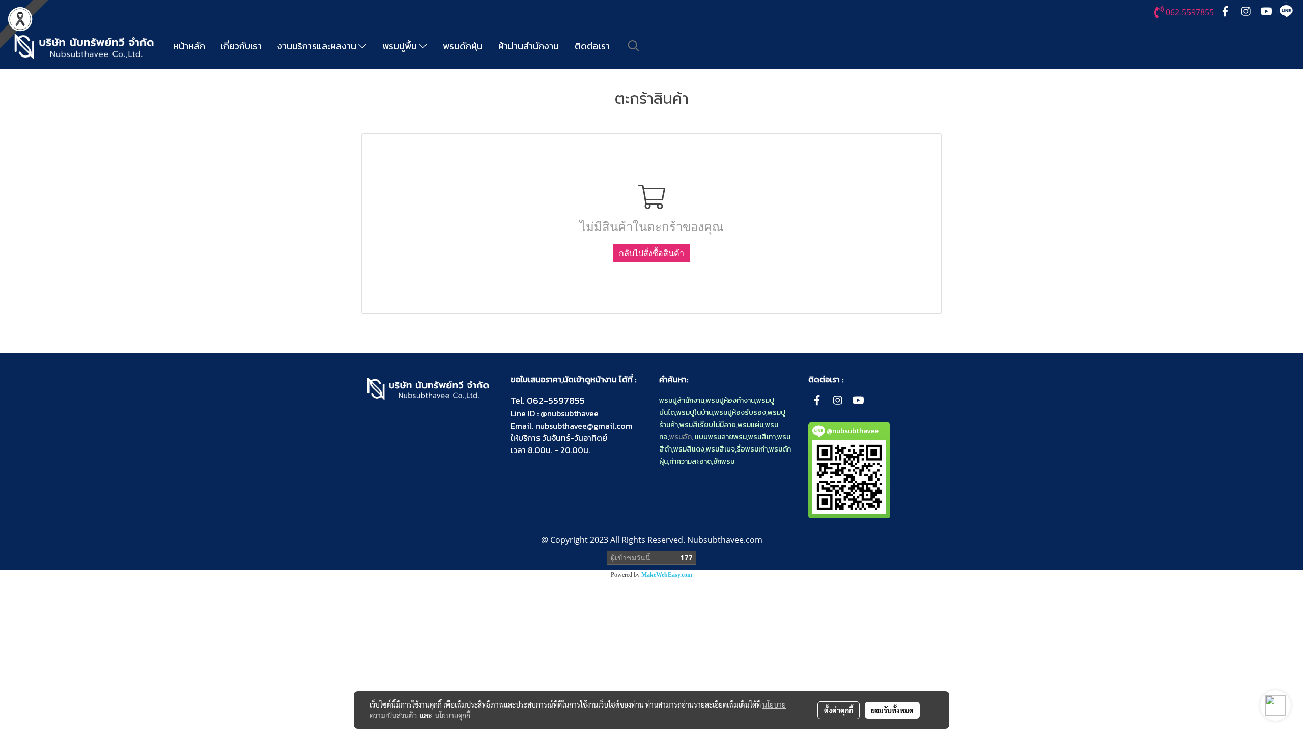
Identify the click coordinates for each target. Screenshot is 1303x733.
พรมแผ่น (750, 424)
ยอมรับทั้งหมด (892, 710)
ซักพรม (723, 461)
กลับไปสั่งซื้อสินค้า (651, 253)
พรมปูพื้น (400, 46)
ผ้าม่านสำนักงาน (528, 46)
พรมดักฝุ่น (463, 46)
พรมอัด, (681, 437)
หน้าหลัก (189, 46)
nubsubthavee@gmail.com (584, 425)
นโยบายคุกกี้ (452, 715)
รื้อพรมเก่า (752, 449)
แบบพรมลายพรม (721, 437)
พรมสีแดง (688, 449)
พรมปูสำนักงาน (681, 400)
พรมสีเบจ (720, 449)
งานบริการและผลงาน (317, 46)
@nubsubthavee (570, 413)
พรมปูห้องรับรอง (740, 412)
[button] (633, 45)
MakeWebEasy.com (666, 574)
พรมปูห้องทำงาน (730, 400)
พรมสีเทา (762, 437)
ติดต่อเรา (592, 46)
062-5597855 (556, 400)
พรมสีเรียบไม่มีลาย (707, 424)
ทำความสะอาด (690, 461)
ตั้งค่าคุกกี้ (838, 710)
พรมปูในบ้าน (694, 412)
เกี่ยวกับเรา (241, 46)
